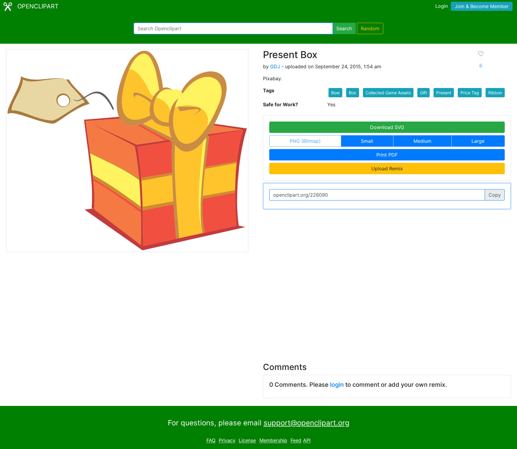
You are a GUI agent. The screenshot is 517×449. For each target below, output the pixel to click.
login (337, 384)
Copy (495, 195)
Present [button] (443, 92)
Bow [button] (335, 92)
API (307, 441)
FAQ (210, 441)
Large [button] (478, 141)
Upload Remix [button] (387, 169)
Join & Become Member (482, 6)
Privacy (227, 441)
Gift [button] (423, 92)
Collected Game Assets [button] (388, 92)
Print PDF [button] (387, 155)
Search (344, 28)
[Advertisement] (258, 303)
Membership (273, 441)
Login (441, 6)
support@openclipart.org (306, 422)
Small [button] (367, 141)
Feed (296, 441)
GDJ (275, 66)
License (247, 441)
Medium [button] (422, 141)
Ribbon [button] (495, 92)
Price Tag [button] (469, 92)
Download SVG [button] (387, 127)
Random (370, 28)
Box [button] (352, 92)
